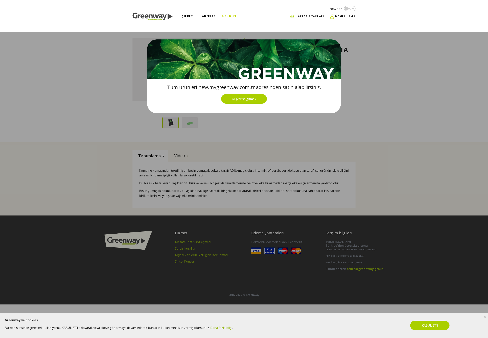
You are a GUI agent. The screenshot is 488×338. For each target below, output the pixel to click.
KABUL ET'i (430, 325)
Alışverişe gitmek (244, 99)
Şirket (187, 16)
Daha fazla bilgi (221, 328)
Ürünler (229, 16)
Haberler (208, 16)
